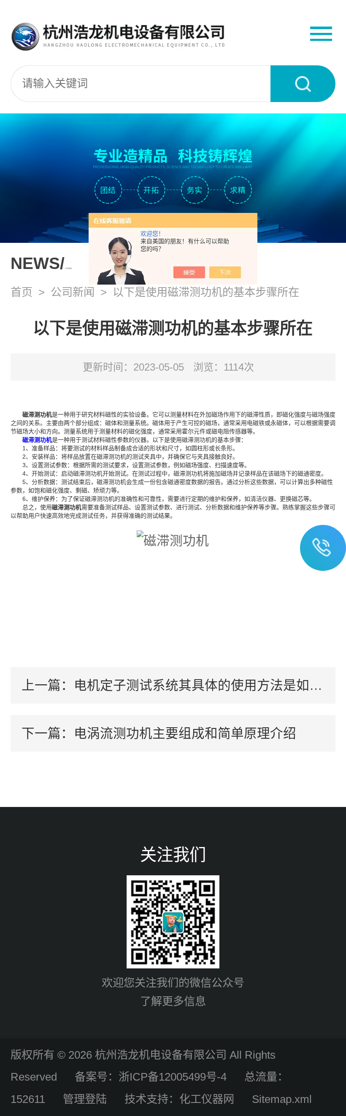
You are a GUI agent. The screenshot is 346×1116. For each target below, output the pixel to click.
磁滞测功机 (37, 439)
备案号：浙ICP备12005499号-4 (151, 1076)
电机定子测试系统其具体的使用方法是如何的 (204, 685)
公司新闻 (73, 292)
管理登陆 (85, 1099)
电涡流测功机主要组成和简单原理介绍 (185, 733)
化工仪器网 (206, 1099)
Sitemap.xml (282, 1099)
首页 (21, 292)
